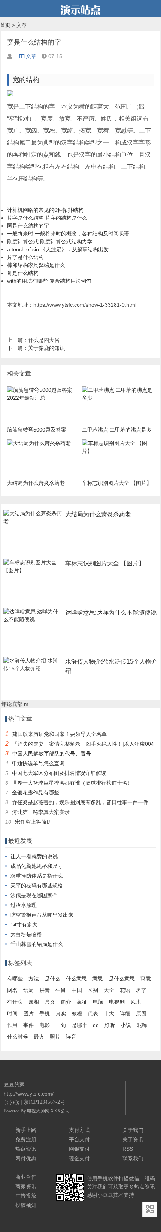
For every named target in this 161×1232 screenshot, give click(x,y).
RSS (127, 1149)
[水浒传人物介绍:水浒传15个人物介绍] (32, 671)
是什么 (52, 979)
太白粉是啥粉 (26, 934)
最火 (39, 1037)
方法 (33, 979)
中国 (77, 990)
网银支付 (79, 1149)
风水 (135, 1002)
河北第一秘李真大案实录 (41, 812)
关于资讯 (132, 1139)
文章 (21, 25)
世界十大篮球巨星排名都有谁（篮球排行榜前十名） (72, 783)
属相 (33, 1002)
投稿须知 (25, 1205)
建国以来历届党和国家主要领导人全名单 (59, 734)
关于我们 (132, 1130)
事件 (28, 1025)
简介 (66, 1002)
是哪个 (79, 1025)
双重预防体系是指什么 (36, 876)
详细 (125, 1013)
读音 (71, 1037)
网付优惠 (25, 1159)
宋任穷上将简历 (33, 822)
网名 (12, 990)
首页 (5, 25)
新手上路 (25, 1130)
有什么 (15, 1002)
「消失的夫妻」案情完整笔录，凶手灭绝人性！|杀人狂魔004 (83, 744)
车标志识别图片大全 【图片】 (105, 563)
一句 (60, 1025)
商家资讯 (25, 1186)
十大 (109, 1013)
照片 (55, 1037)
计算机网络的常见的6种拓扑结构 (45, 210)
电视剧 (117, 1002)
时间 (12, 1013)
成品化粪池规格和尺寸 (36, 866)
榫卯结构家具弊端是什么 (36, 265)
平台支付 (79, 1139)
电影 (44, 1025)
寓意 (145, 979)
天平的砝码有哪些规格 (36, 886)
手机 (44, 1013)
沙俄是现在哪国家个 (34, 895)
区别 (93, 990)
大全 (109, 990)
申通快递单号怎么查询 (38, 763)
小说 (126, 1025)
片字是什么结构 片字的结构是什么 (47, 218)
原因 (141, 1013)
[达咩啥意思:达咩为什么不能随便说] (32, 622)
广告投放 (25, 1196)
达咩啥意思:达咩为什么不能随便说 (111, 612)
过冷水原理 (23, 905)
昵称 (142, 1025)
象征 (82, 1002)
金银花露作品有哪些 (35, 793)
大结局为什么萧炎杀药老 (98, 514)
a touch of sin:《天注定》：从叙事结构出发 (58, 249)
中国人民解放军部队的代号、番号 (51, 754)
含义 (50, 1002)
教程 (77, 1013)
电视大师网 (39, 1111)
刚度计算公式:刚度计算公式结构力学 (49, 241)
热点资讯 (25, 1149)
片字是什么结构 (25, 257)
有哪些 (15, 979)
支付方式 (79, 1130)
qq (96, 1025)
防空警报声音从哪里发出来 (41, 915)
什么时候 (17, 1037)
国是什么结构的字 (28, 226)
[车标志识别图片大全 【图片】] (32, 573)
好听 (109, 1025)
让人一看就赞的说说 (34, 856)
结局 (28, 990)
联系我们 (132, 1159)
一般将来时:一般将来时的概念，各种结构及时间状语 (68, 234)
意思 (97, 979)
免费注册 (25, 1139)
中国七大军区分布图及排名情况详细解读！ (62, 773)
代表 (93, 1013)
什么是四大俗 (44, 340)
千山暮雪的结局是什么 (36, 944)
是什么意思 (122, 979)
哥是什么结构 (23, 273)
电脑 (98, 1002)
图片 (28, 1013)
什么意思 (76, 979)
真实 (60, 1013)
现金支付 (79, 1159)
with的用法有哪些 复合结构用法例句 (49, 281)
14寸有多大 (23, 925)
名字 (141, 990)
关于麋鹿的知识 (46, 348)
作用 (12, 1025)
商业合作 (25, 1177)
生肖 (60, 990)
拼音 (44, 990)
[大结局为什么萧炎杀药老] (32, 523)
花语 (125, 990)
